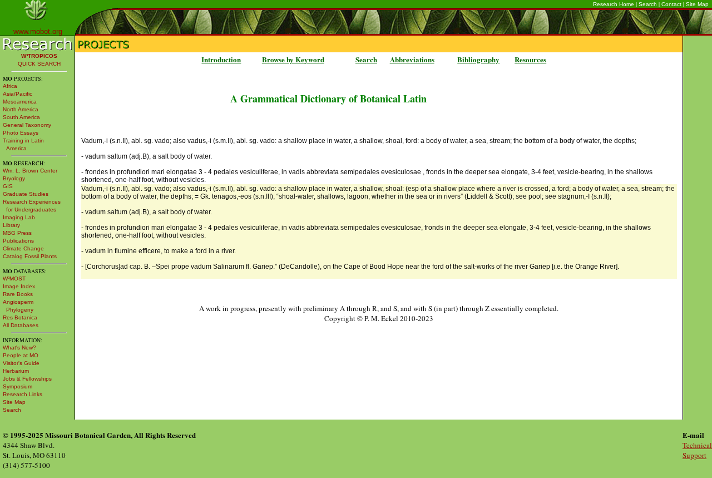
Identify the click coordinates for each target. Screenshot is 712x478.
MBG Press (17, 233)
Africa (10, 86)
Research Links (22, 394)
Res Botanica (20, 317)
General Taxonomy (27, 125)
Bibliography (478, 59)
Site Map (697, 4)
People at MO (20, 355)
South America (21, 117)
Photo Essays (20, 133)
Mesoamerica (20, 101)
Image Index (19, 286)
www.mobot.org (37, 31)
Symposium (17, 386)
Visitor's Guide (21, 363)
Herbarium (16, 371)
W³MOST (14, 278)
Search (648, 4)
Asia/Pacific (17, 94)
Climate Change (23, 248)
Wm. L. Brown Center (30, 170)
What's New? (19, 347)
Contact (671, 4)
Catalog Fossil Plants (30, 256)
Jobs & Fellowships (27, 379)
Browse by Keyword (293, 59)
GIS (8, 186)
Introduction (221, 59)
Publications (18, 241)
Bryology (14, 178)
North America (20, 109)
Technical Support (697, 450)
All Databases (20, 325)
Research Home (613, 4)
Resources (530, 59)
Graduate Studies (25, 194)
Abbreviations (412, 59)
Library (11, 225)
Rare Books (18, 294)
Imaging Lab (19, 217)
